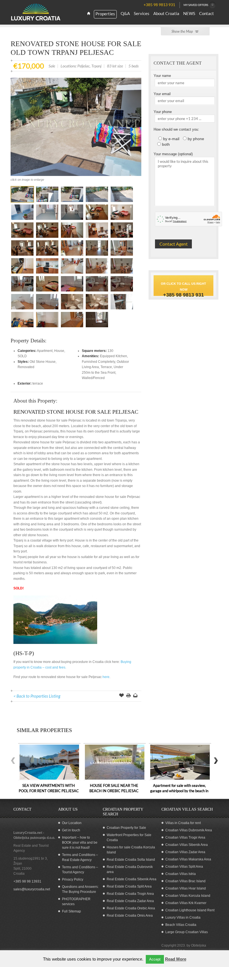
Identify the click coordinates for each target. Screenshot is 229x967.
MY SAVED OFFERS (198, 4)
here (105, 677)
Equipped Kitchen (113, 356)
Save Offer (121, 696)
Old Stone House (43, 362)
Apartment (45, 351)
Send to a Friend (135, 696)
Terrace (106, 367)
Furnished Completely (98, 362)
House (59, 351)
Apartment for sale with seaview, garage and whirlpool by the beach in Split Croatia (179, 791)
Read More (175, 959)
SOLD (22, 356)
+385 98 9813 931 (183, 295)
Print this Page (128, 696)
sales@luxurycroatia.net (31, 889)
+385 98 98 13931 (27, 881)
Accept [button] (155, 959)
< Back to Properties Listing (36, 695)
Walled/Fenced (93, 378)
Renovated (26, 367)
